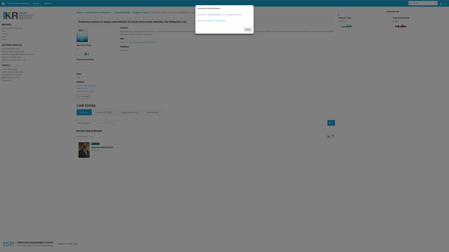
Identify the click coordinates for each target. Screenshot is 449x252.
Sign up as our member (216, 20)
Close (248, 29)
